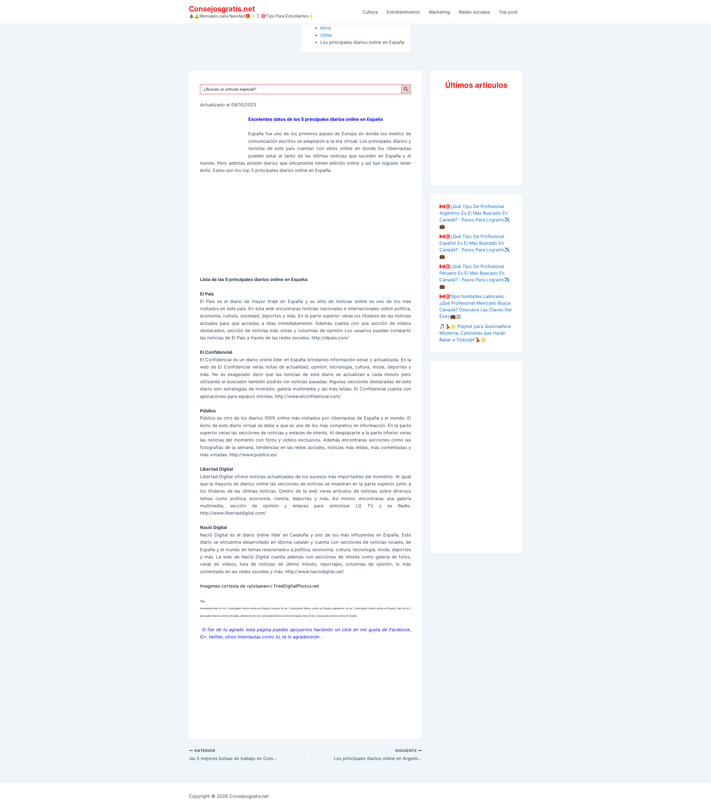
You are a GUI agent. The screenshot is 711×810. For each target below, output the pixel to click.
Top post (508, 12)
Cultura (370, 12)
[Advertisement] (305, 227)
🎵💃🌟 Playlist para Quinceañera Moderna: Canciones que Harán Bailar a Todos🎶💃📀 (475, 333)
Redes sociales (474, 12)
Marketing (439, 12)
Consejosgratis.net (222, 8)
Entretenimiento (403, 12)
